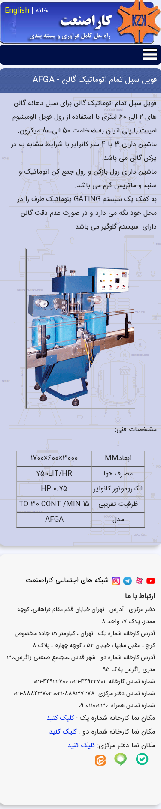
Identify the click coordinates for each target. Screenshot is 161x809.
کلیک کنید (59, 718)
